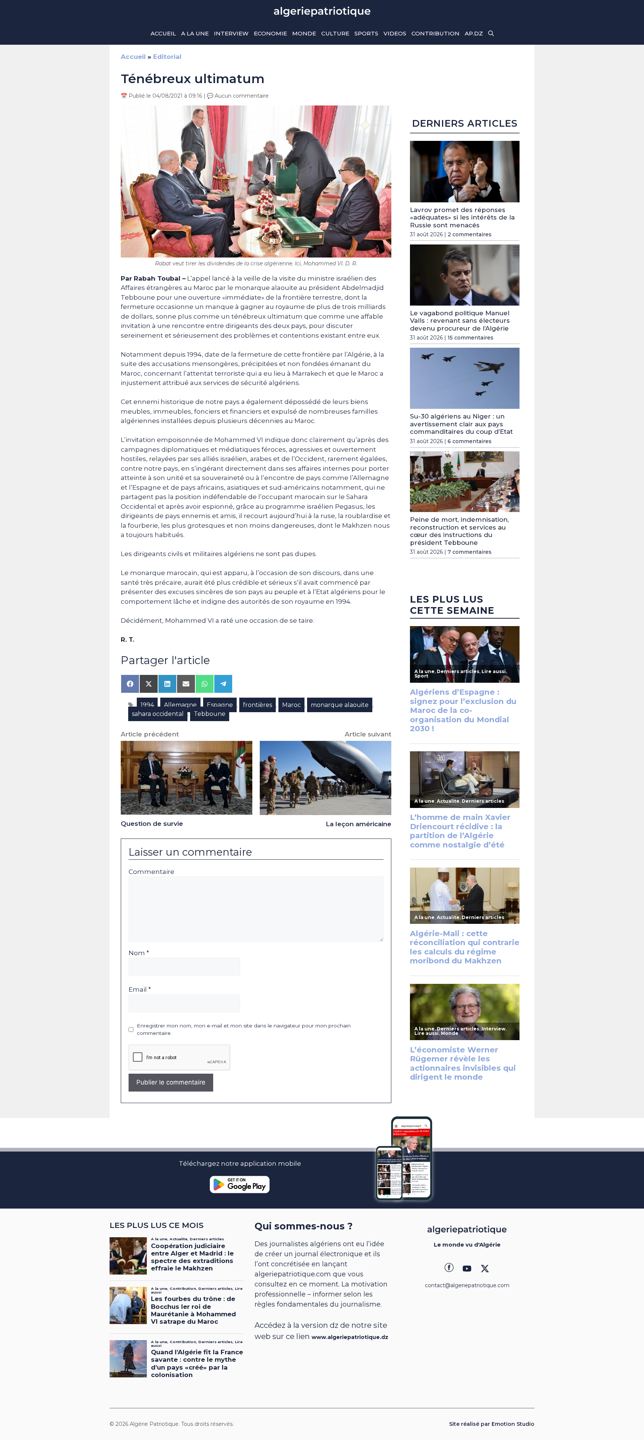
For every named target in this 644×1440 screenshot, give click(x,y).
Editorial (167, 56)
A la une (195, 33)
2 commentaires (470, 234)
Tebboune (209, 713)
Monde (304, 33)
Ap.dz (474, 33)
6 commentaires (470, 441)
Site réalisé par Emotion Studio (491, 1424)
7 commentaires (470, 552)
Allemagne (180, 704)
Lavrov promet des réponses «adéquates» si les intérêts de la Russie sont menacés (462, 217)
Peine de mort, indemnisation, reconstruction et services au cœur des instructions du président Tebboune (459, 531)
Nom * (139, 953)
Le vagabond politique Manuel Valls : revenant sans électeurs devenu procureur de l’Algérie (460, 320)
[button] (491, 33)
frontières (257, 704)
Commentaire (151, 871)
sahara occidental (158, 713)
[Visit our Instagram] (467, 1268)
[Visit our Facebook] (449, 1268)
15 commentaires (470, 337)
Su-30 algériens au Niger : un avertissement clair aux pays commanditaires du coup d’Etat (461, 424)
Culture (335, 33)
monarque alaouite (340, 704)
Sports (366, 33)
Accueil (163, 33)
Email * (140, 989)
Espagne (220, 704)
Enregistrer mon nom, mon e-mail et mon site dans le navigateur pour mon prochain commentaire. (244, 1029)
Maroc (291, 704)
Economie (270, 33)
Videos (394, 33)
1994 (147, 704)
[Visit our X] (485, 1268)
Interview (231, 33)
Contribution (435, 33)
